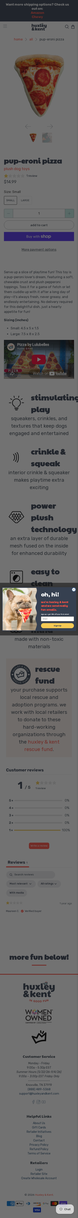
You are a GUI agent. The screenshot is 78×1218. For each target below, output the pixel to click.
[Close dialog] (73, 589)
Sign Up (57, 625)
